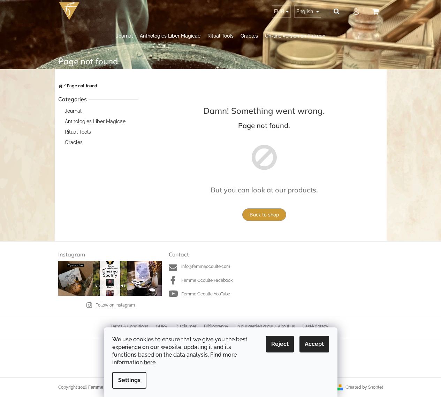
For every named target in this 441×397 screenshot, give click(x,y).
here (149, 362)
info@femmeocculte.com (205, 266)
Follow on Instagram (115, 305)
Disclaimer (185, 326)
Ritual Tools (78, 132)
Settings (129, 380)
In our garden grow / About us (265, 326)
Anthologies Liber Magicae (95, 121)
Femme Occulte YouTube (205, 294)
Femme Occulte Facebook (207, 280)
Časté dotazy (315, 326)
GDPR (161, 326)
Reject (280, 344)
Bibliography (216, 326)
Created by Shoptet (364, 387)
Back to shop (264, 215)
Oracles (74, 142)
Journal (73, 111)
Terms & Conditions (129, 326)
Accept (314, 344)
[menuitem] (124, 36)
